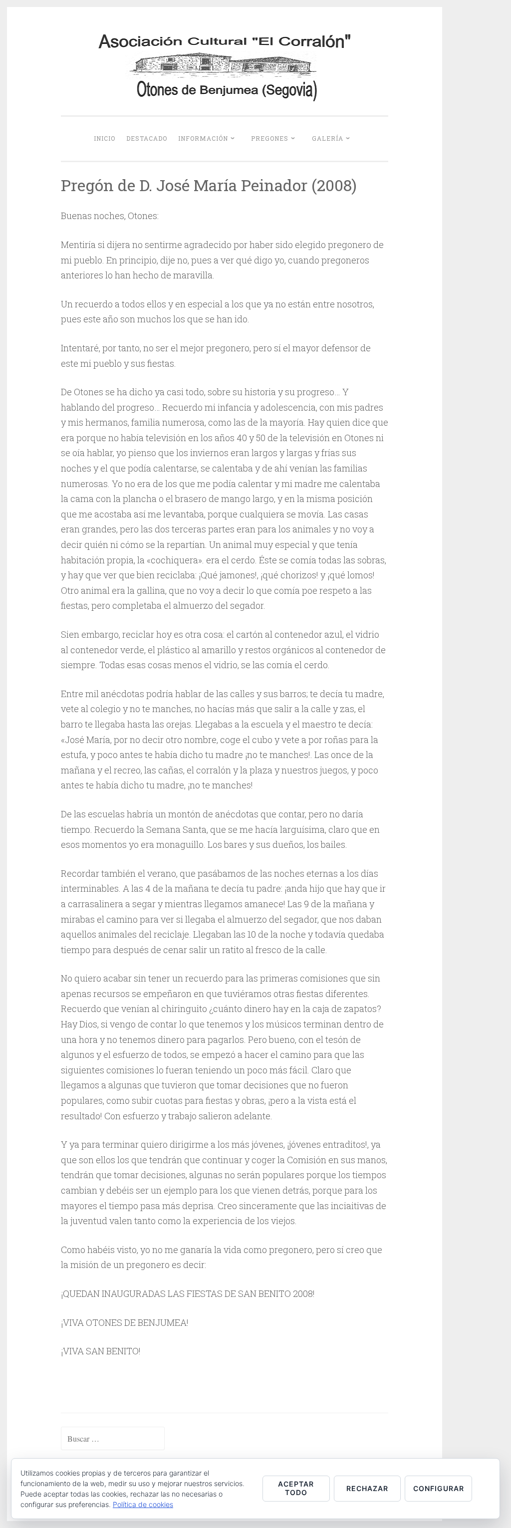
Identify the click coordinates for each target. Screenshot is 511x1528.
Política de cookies (143, 1504)
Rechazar (367, 1488)
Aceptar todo (296, 1488)
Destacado (146, 138)
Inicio (104, 138)
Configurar (438, 1488)
